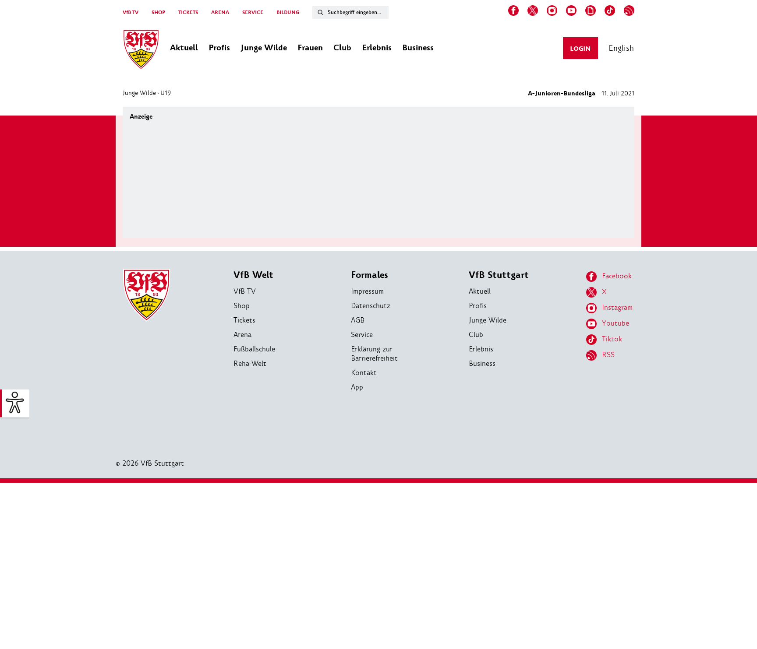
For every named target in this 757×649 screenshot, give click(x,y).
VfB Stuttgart (499, 275)
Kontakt (364, 372)
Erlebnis (481, 349)
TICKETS (188, 12)
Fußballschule (254, 349)
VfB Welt (253, 275)
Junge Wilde (139, 93)
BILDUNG (287, 12)
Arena (242, 334)
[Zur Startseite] (141, 50)
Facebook (617, 276)
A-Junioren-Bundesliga (561, 93)
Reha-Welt (249, 363)
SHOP (158, 12)
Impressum (367, 291)
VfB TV (130, 12)
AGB (357, 320)
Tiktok (612, 339)
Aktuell (480, 291)
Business (482, 363)
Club (476, 334)
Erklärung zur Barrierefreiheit (374, 353)
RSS (608, 354)
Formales (369, 275)
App (357, 387)
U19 (165, 93)
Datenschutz (370, 305)
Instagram (617, 307)
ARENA (220, 12)
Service (362, 334)
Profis (478, 305)
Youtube (615, 323)
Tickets (244, 320)
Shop (241, 305)
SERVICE (252, 12)
